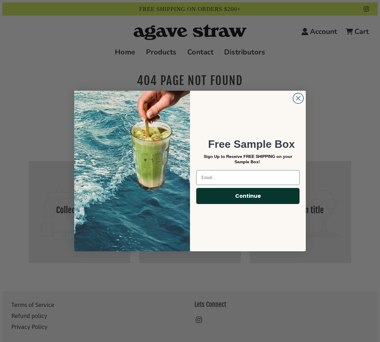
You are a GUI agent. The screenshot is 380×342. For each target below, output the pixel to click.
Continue (248, 196)
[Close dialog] (298, 98)
